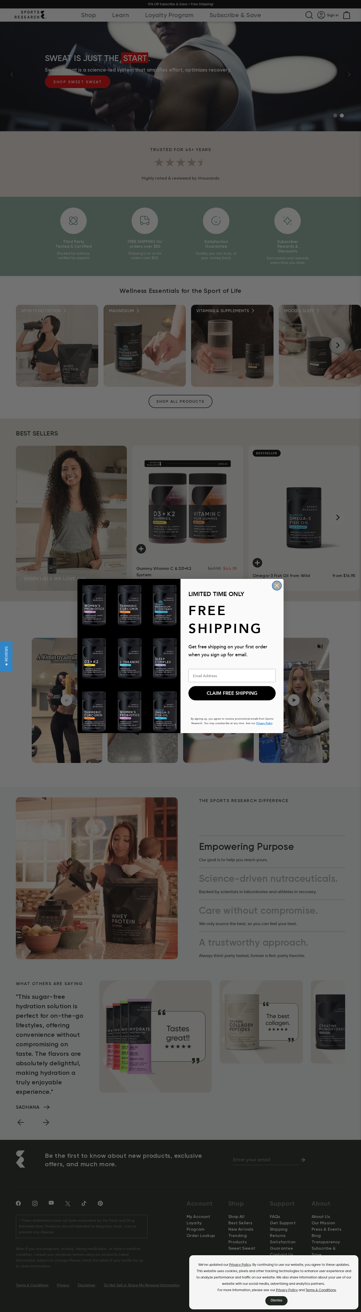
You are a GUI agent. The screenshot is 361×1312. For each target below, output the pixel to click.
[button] (6, 656)
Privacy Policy (240, 1265)
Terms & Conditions (321, 1290)
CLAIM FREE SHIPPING (232, 693)
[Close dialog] (276, 585)
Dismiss (276, 1300)
